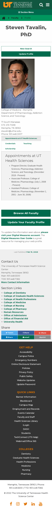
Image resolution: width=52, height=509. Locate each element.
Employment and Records (26, 409)
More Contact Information (15, 282)
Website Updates (26, 380)
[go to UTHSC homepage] (2, 18)
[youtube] (40, 504)
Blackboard (26, 401)
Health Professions (26, 462)
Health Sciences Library (26, 421)
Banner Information (26, 397)
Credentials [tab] (10, 143)
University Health (13, 322)
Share (29, 333)
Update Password (26, 384)
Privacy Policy (26, 372)
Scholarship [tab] (10, 149)
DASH (26, 429)
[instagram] (18, 504)
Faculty (15, 18)
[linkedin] (33, 504)
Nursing (26, 470)
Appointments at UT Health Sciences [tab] (21, 138)
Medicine (26, 466)
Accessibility (26, 352)
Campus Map (26, 405)
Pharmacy (26, 474)
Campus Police (26, 356)
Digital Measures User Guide (16, 238)
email (26, 337)
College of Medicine (15, 302)
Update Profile (26, 54)
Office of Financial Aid (16, 318)
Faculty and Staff (26, 417)
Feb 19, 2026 (32, 252)
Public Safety (26, 376)
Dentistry (26, 454)
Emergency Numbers (26, 360)
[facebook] (11, 504)
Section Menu (27, 12)
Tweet (12, 333)
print (43, 337)
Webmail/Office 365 (26, 441)
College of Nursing (14, 305)
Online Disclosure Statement (26, 364)
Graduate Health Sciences (26, 458)
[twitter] (25, 504)
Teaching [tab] (27, 143)
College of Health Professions (20, 299)
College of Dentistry (15, 293)
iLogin (26, 425)
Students (26, 433)
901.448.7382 (36, 488)
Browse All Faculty (26, 213)
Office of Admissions (15, 315)
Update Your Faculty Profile (26, 222)
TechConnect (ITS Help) (26, 437)
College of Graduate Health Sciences (24, 296)
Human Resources (13, 312)
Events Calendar (26, 413)
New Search (26, 49)
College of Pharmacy (15, 309)
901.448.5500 (15, 488)
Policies (26, 368)
